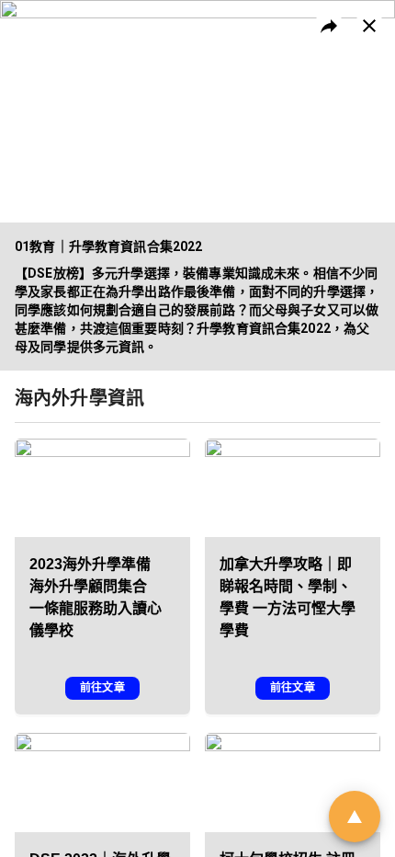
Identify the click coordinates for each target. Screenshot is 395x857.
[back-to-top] (354, 816)
